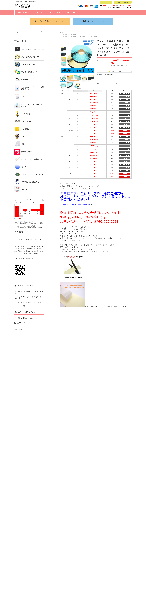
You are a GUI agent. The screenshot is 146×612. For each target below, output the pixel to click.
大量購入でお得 (26, 152)
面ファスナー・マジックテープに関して (28, 302)
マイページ (106, 2)
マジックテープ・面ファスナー (32, 49)
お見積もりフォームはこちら (93, 21)
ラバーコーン (26, 114)
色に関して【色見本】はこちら (25, 318)
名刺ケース (25, 79)
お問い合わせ (71, 12)
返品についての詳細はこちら (107, 74)
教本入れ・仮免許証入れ (30, 182)
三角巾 (23, 97)
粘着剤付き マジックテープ (89, 36)
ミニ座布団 (25, 129)
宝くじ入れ (25, 136)
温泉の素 (24, 189)
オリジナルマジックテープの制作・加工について (28, 298)
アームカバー (26, 121)
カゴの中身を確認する (123, 2)
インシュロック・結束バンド (31, 159)
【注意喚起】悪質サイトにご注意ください (28, 292)
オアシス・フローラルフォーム (32, 174)
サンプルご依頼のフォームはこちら (50, 21)
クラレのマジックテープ (69, 34)
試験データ (20, 323)
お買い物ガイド (23, 12)
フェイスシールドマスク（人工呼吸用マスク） (32, 88)
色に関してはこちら (25, 311)
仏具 (23, 144)
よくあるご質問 (54, 12)
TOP (61, 32)
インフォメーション (25, 285)
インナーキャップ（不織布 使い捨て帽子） (32, 105)
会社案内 (38, 12)
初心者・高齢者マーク (29, 72)
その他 (23, 167)
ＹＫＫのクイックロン (29, 64)
